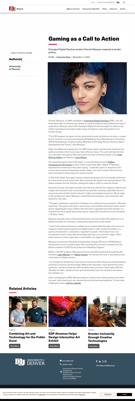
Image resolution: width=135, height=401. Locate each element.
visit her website (73, 283)
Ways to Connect (73, 9)
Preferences (108, 394)
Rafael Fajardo (81, 254)
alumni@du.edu (68, 361)
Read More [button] (15, 346)
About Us (113, 9)
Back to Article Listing (21, 53)
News (104, 9)
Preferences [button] (82, 394)
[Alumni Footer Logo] (30, 362)
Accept (124, 394)
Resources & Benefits (91, 9)
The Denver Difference (105, 365)
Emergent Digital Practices (96, 120)
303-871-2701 (67, 364)
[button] (118, 2)
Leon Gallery (81, 157)
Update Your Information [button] (105, 2)
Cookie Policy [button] (42, 394)
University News (64, 57)
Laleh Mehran (63, 254)
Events (122, 9)
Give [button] (93, 2)
